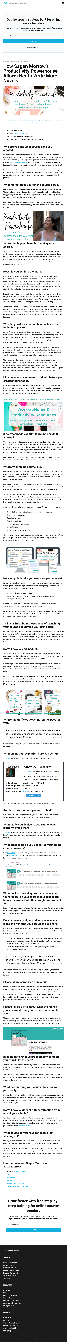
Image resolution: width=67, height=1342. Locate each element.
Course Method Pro (10, 1263)
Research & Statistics (10, 1325)
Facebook (10, 1180)
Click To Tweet (55, 737)
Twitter (10, 1174)
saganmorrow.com (20, 133)
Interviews (6, 61)
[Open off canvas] (63, 3)
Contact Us (7, 1318)
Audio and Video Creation (12, 1303)
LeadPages (15, 855)
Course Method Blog (10, 1328)
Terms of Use (30, 1339)
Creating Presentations (11, 1300)
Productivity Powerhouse (18, 162)
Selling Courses (8, 1306)
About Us (6, 1320)
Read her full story (25, 1126)
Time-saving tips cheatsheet (17, 1186)
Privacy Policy (22, 1339)
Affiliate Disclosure (39, 1339)
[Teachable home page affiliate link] (13, 771)
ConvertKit (11, 853)
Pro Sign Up (7, 1331)
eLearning (6, 1290)
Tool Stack (7, 1278)
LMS (4, 1293)
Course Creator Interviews (12, 1323)
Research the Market (10, 1273)
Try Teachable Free (33, 795)
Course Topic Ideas (10, 1295)
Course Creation (9, 1298)
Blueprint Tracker (9, 1265)
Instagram (11, 1177)
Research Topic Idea (10, 1268)
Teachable (6, 758)
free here (43, 656)
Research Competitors (11, 1270)
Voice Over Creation (10, 1275)
